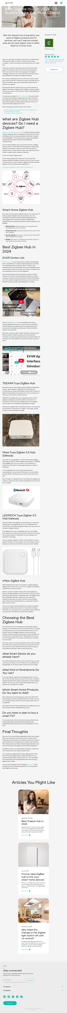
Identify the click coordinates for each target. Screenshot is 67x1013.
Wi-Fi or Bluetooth (23, 96)
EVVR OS (15, 322)
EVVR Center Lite (7, 262)
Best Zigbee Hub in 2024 (12, 111)
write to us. (31, 764)
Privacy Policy (33, 1009)
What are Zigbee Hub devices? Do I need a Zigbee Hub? (21, 109)
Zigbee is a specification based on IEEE (13, 132)
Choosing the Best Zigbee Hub (14, 113)
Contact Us (54, 69)
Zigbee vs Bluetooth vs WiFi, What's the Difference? (18, 167)
